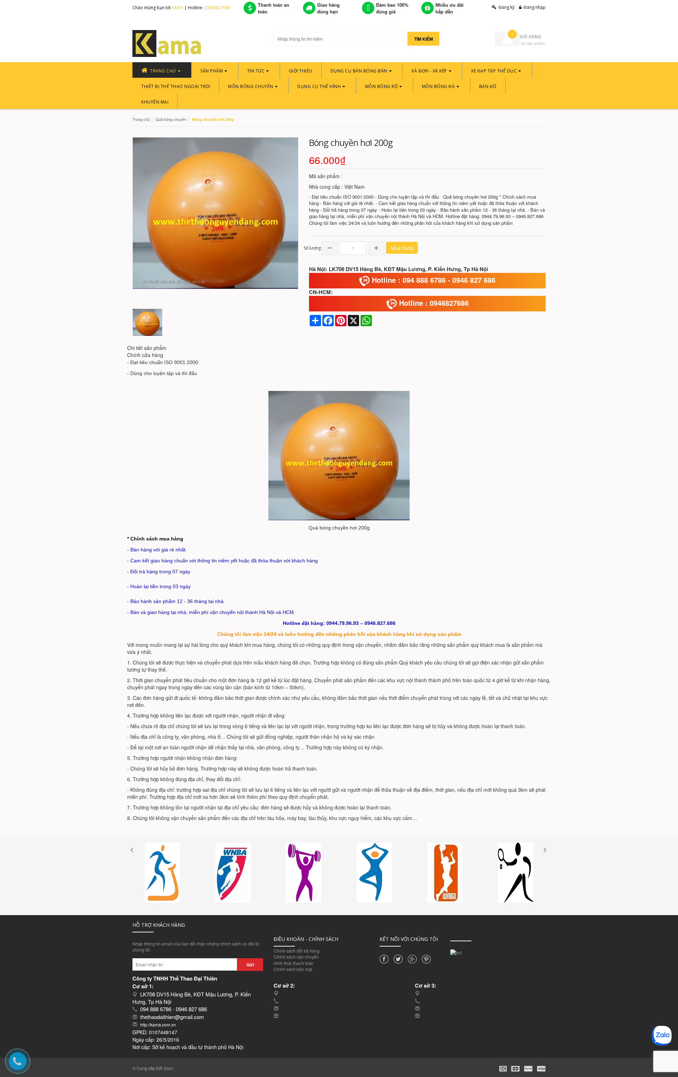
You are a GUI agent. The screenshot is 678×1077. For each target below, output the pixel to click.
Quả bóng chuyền (170, 119)
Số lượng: (313, 248)
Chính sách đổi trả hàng (297, 951)
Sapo (168, 1068)
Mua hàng (402, 247)
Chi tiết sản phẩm (146, 347)
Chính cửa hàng (145, 354)
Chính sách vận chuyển (296, 957)
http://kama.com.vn (158, 1025)
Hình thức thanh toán (294, 963)
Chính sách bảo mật (293, 969)
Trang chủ (141, 119)
